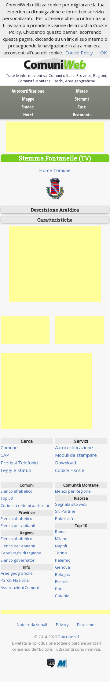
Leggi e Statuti (16, 470)
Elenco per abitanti (18, 525)
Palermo (63, 560)
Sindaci (28, 107)
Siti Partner (65, 511)
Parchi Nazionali (16, 580)
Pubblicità (64, 518)
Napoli (61, 546)
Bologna (62, 574)
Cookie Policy (79, 53)
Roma (60, 531)
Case (82, 107)
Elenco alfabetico (16, 491)
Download (65, 463)
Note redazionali (32, 624)
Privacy (62, 624)
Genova (62, 567)
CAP (5, 455)
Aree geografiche (17, 573)
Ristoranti (82, 115)
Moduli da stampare (76, 455)
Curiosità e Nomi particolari (25, 505)
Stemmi (82, 99)
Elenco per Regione (73, 491)
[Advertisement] (55, 137)
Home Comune (55, 170)
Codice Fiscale (69, 470)
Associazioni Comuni (20, 587)
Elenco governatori (18, 560)
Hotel (28, 115)
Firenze (62, 581)
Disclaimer (86, 624)
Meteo (82, 91)
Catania (62, 595)
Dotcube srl (68, 636)
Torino (61, 553)
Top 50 (7, 498)
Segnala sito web (71, 504)
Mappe (28, 99)
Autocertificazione (28, 91)
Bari (58, 588)
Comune (9, 447)
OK (103, 53)
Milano (61, 538)
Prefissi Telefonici (19, 463)
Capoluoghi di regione (21, 553)
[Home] (55, 64)
